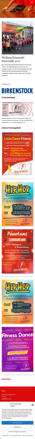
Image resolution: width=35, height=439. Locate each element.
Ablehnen (17, 427)
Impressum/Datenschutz (15, 435)
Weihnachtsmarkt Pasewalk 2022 (13, 59)
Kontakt (4, 396)
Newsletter (6, 379)
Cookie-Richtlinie (5, 435)
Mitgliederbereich (6, 399)
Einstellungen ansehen (17, 431)
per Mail (11, 122)
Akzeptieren (17, 422)
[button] (32, 405)
